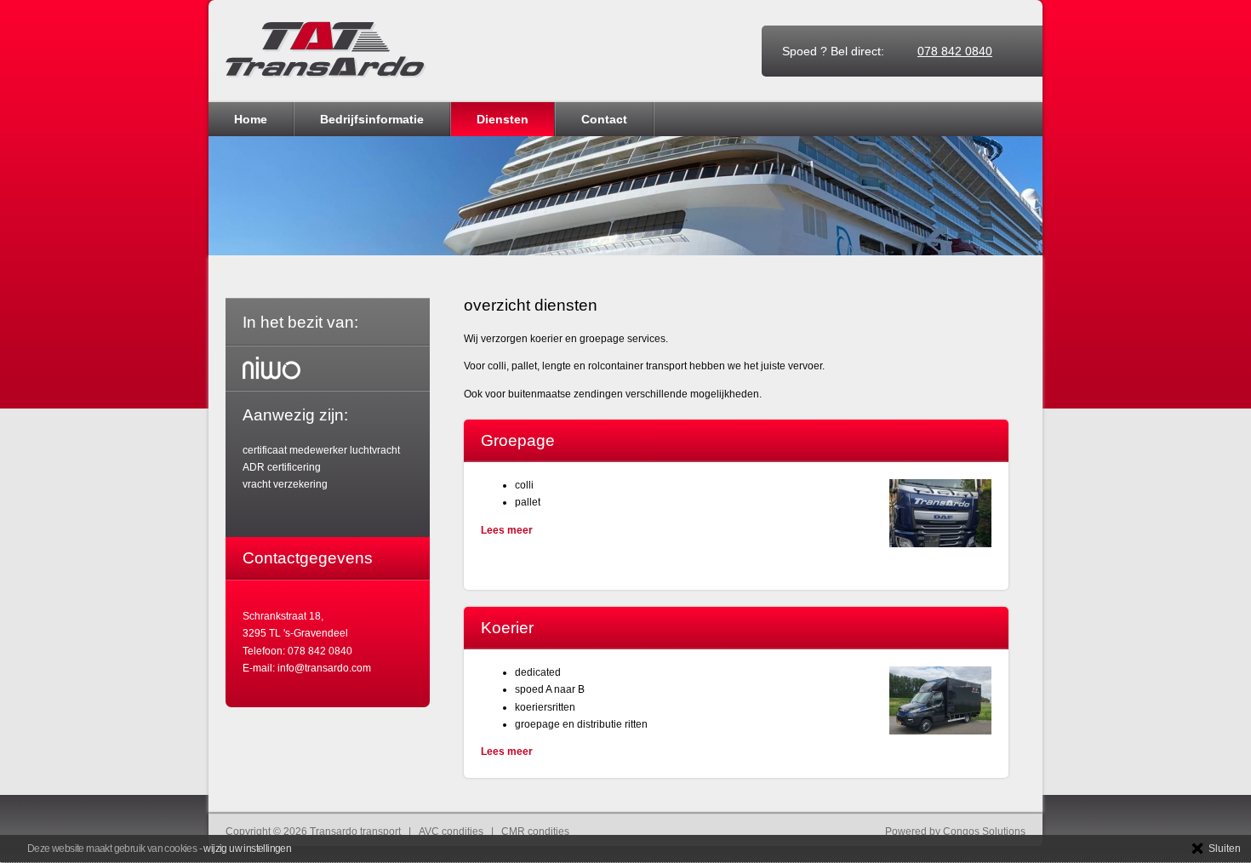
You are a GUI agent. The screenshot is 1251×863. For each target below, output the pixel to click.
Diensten (502, 119)
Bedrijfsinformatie (372, 119)
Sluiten (1224, 848)
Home (250, 119)
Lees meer (507, 530)
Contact (604, 119)
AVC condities (451, 831)
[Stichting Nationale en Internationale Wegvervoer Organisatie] (271, 368)
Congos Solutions (984, 831)
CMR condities (535, 831)
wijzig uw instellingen (247, 848)
